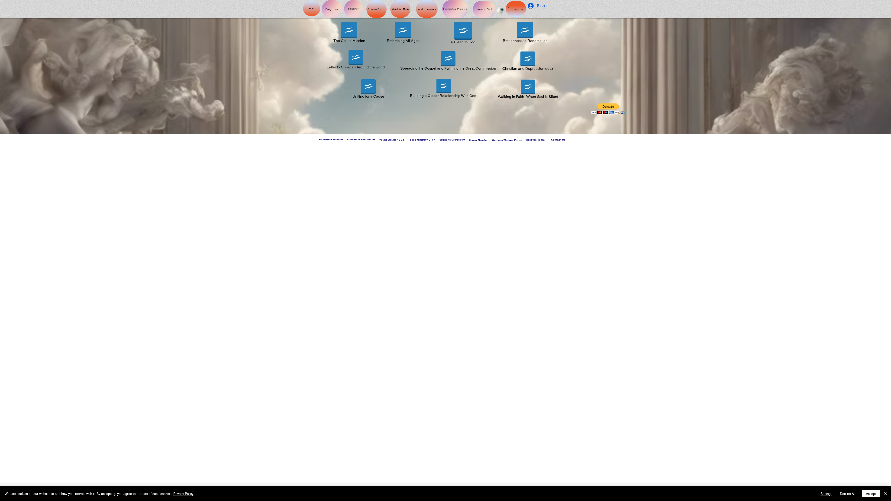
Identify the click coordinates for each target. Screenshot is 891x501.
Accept (871, 493)
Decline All (847, 493)
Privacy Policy (183, 493)
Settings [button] (826, 493)
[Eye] (500, 10)
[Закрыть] (885, 493)
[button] (608, 108)
